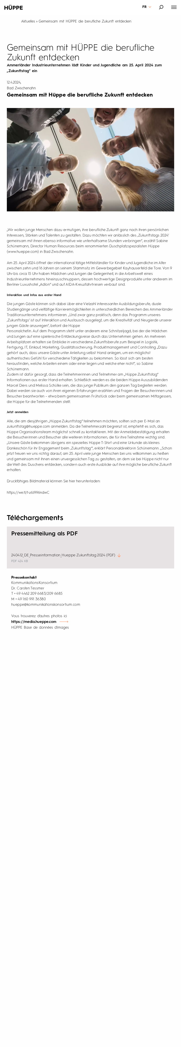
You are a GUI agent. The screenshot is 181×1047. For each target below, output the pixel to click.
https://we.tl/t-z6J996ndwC (28, 493)
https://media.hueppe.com (33, 622)
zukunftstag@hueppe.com (28, 426)
